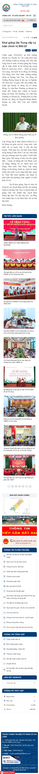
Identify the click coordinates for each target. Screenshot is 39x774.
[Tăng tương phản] (34, 37)
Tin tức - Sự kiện (18, 31)
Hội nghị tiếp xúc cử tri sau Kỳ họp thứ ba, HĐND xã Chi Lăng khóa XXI (18, 273)
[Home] (6, 8)
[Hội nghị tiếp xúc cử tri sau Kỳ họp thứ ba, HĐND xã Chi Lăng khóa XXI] (19, 259)
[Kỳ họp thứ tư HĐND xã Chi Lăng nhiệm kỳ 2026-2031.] (19, 288)
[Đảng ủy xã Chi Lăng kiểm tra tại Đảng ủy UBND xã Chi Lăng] (19, 406)
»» (30, 486)
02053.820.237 (18, 750)
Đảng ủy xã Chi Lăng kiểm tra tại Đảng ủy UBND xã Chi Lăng (18, 420)
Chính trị (29, 31)
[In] (32, 37)
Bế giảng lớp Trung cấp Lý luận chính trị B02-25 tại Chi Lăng (19, 391)
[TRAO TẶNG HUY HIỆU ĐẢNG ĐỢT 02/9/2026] (19, 230)
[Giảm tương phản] (36, 37)
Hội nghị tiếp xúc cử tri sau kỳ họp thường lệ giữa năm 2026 (18, 479)
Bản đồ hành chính (19, 495)
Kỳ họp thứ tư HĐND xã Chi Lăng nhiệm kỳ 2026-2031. (18, 302)
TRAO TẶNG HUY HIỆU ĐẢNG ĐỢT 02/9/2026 (16, 244)
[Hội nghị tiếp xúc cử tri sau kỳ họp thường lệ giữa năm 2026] (19, 464)
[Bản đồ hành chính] (16, 506)
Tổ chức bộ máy (18, 16)
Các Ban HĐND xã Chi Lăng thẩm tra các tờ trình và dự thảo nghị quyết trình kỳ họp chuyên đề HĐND (19, 332)
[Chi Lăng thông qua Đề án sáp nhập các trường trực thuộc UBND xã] (19, 347)
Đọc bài (28, 50)
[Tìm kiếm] (35, 25)
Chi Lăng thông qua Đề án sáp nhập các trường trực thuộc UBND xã (17, 361)
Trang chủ (6, 16)
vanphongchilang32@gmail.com (20, 753)
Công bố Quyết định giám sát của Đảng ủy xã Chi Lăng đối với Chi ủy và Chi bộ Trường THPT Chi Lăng (19, 449)
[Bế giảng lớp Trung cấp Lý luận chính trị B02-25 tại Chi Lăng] (19, 376)
